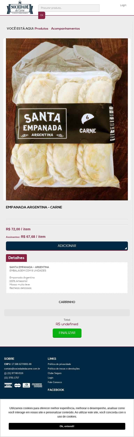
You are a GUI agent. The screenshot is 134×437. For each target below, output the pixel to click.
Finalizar (67, 333)
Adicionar (67, 246)
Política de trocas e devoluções (64, 368)
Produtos (41, 29)
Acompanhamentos (65, 29)
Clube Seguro (54, 373)
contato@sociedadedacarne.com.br (22, 368)
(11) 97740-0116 (15, 373)
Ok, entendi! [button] (67, 426)
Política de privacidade (59, 364)
